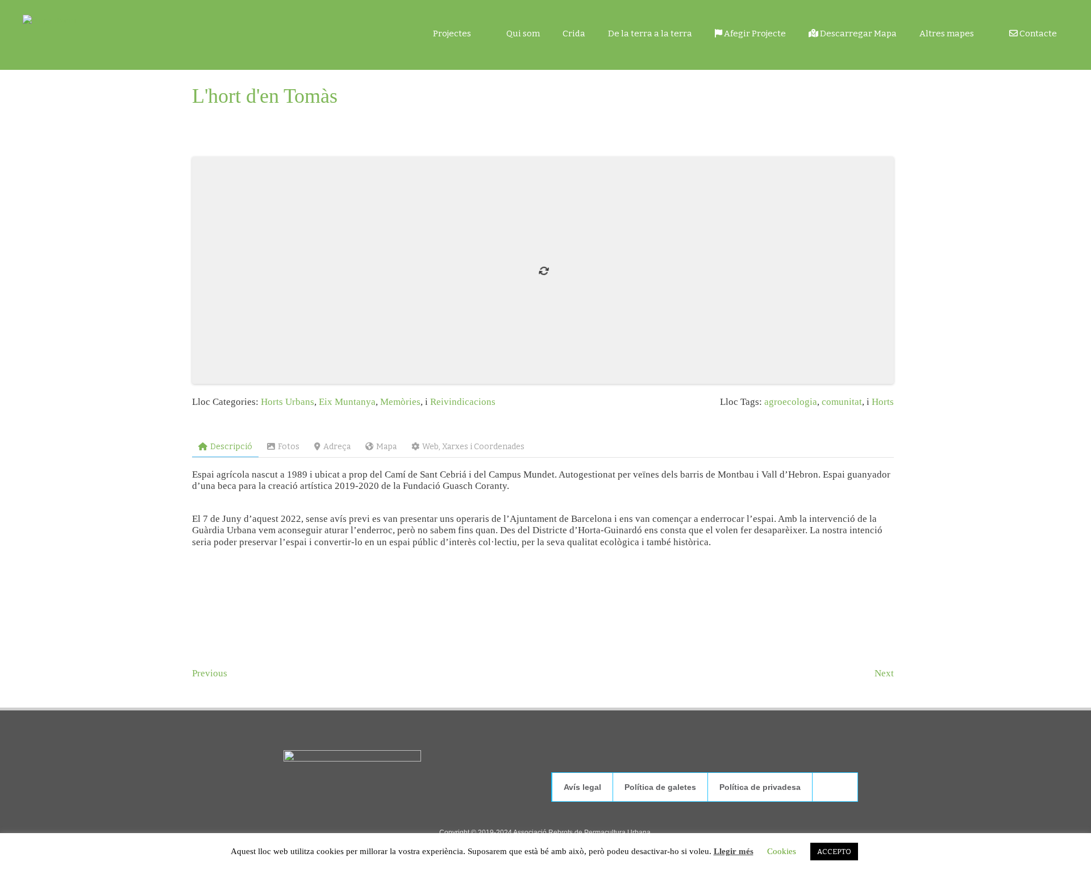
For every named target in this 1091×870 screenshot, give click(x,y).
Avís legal (582, 787)
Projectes (452, 33)
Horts (883, 401)
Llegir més (733, 851)
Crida (574, 33)
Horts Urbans (287, 401)
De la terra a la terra (650, 33)
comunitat (842, 401)
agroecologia (790, 401)
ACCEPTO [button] (834, 851)
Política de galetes (660, 787)
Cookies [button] (781, 851)
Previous (209, 673)
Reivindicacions (462, 401)
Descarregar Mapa (857, 33)
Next (884, 673)
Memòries (400, 401)
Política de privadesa (760, 787)
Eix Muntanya (347, 401)
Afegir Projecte (754, 33)
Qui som (523, 33)
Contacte (1037, 33)
